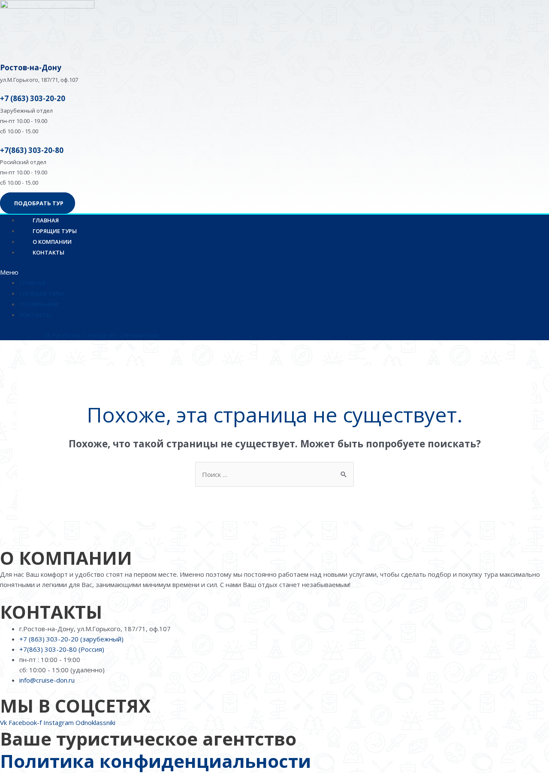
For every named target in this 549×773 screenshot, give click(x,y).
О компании (38, 304)
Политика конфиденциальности (155, 761)
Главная (32, 283)
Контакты (48, 252)
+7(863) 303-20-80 (31, 150)
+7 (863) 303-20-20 (32, 98)
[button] (195, 272)
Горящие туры (41, 293)
